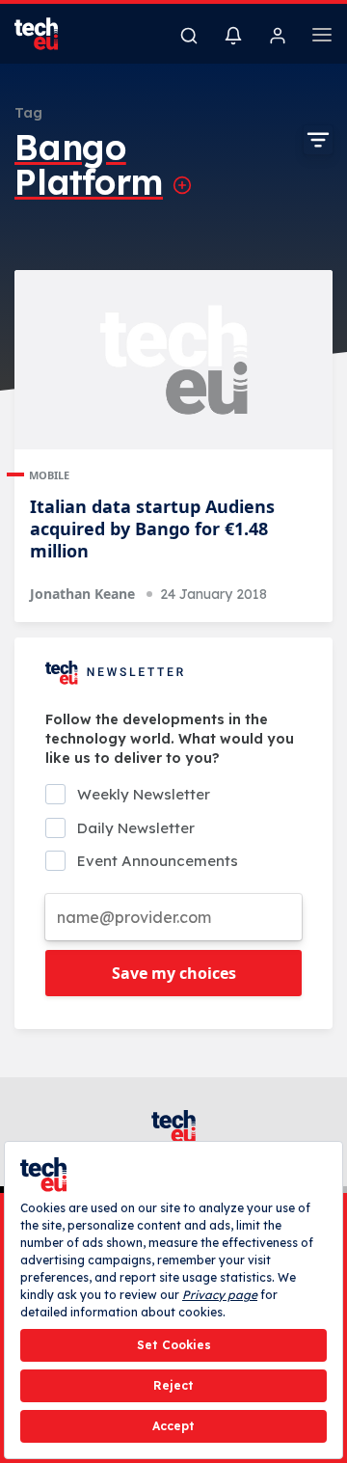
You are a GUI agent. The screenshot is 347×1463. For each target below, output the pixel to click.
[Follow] (182, 185)
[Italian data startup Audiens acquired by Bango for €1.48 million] (173, 359)
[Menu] (322, 37)
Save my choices (174, 973)
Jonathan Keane (82, 593)
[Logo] (48, 33)
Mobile (49, 475)
